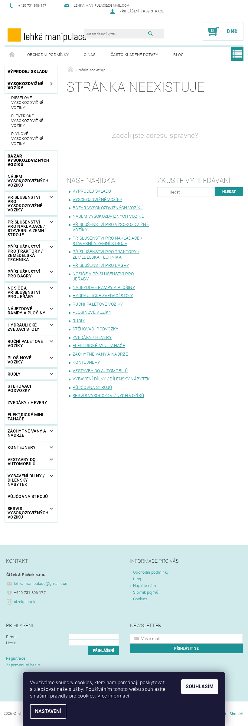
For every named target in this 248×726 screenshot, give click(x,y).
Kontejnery (22, 447)
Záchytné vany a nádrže (27, 433)
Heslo (11, 643)
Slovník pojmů (145, 592)
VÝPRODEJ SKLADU (28, 71)
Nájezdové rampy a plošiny (27, 310)
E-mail (12, 637)
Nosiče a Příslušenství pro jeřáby (24, 292)
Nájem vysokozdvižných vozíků (28, 180)
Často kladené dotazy (134, 54)
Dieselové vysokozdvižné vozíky (27, 102)
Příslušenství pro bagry (24, 273)
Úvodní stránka (12, 55)
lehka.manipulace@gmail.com (41, 583)
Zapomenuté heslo (23, 665)
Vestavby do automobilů (22, 461)
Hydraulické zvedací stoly (23, 327)
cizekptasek (24, 601)
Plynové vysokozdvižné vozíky (27, 138)
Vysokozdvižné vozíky (25, 85)
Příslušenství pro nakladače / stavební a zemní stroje (27, 228)
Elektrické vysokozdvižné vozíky (27, 121)
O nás (90, 54)
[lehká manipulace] (47, 34)
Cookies (140, 599)
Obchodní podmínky (48, 54)
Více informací (113, 696)
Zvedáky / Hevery (27, 402)
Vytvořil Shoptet (229, 713)
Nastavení (48, 711)
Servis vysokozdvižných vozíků (28, 512)
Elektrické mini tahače (26, 416)
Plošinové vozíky (19, 359)
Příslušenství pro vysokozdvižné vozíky (25, 203)
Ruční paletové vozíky (25, 343)
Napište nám (144, 585)
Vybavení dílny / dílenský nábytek (26, 480)
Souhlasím (200, 686)
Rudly (14, 374)
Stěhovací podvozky (19, 388)
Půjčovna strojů (28, 496)
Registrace (153, 11)
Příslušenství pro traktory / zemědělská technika (25, 253)
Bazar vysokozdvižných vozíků (29, 160)
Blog (178, 54)
